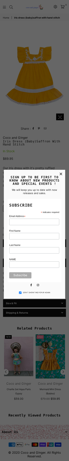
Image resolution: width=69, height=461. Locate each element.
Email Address (17, 216)
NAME (12, 259)
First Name (15, 231)
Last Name (15, 245)
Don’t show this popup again (36, 293)
